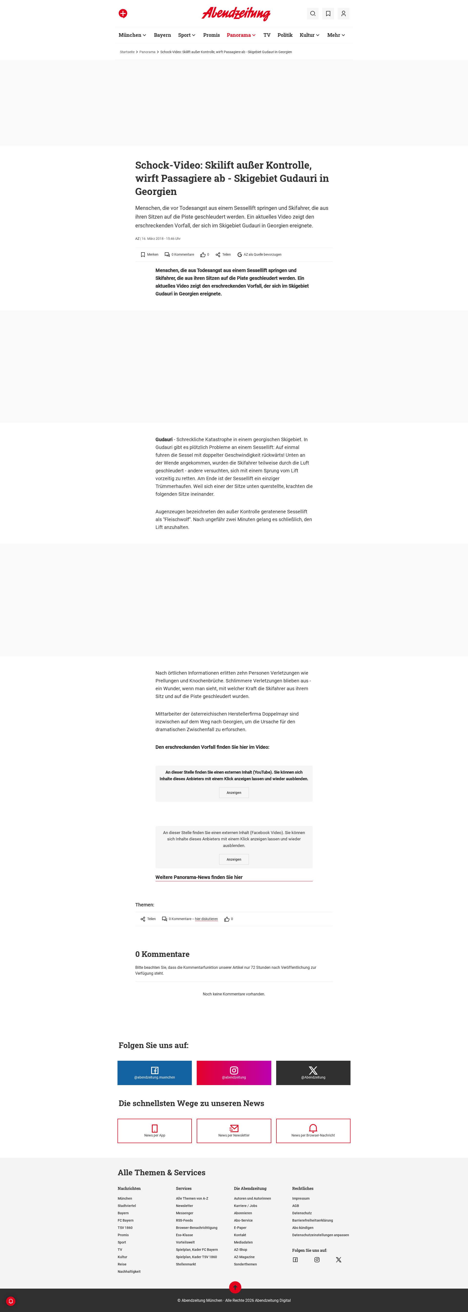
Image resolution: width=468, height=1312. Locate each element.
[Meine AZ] (343, 13)
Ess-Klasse (184, 1235)
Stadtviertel (127, 1206)
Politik (285, 35)
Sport (184, 35)
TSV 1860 (125, 1228)
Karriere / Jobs (245, 1206)
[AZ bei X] (339, 1259)
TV (267, 35)
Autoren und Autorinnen (252, 1198)
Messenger (184, 1213)
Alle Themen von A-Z (192, 1198)
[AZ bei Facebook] (295, 1259)
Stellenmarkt (186, 1264)
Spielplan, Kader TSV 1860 (196, 1257)
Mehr (333, 35)
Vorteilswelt (185, 1242)
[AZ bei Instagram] (317, 1259)
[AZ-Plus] (123, 13)
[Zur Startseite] (236, 20)
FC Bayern (126, 1220)
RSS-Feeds (184, 1220)
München (130, 35)
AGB (295, 1206)
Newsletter (184, 1206)
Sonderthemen (245, 1264)
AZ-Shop (240, 1250)
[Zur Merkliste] (328, 13)
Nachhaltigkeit (129, 1271)
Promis (211, 35)
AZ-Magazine (244, 1257)
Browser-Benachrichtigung (196, 1228)
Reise (122, 1264)
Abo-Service (243, 1220)
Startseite (127, 52)
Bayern (162, 35)
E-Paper (240, 1228)
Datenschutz (302, 1213)
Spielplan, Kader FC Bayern (197, 1250)
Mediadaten (243, 1242)
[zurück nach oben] (235, 1290)
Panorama (239, 35)
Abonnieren (243, 1213)
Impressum (301, 1198)
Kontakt (240, 1235)
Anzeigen (234, 793)
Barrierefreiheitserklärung (312, 1220)
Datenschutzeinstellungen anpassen (320, 1235)
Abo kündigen (302, 1228)
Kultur (307, 35)
